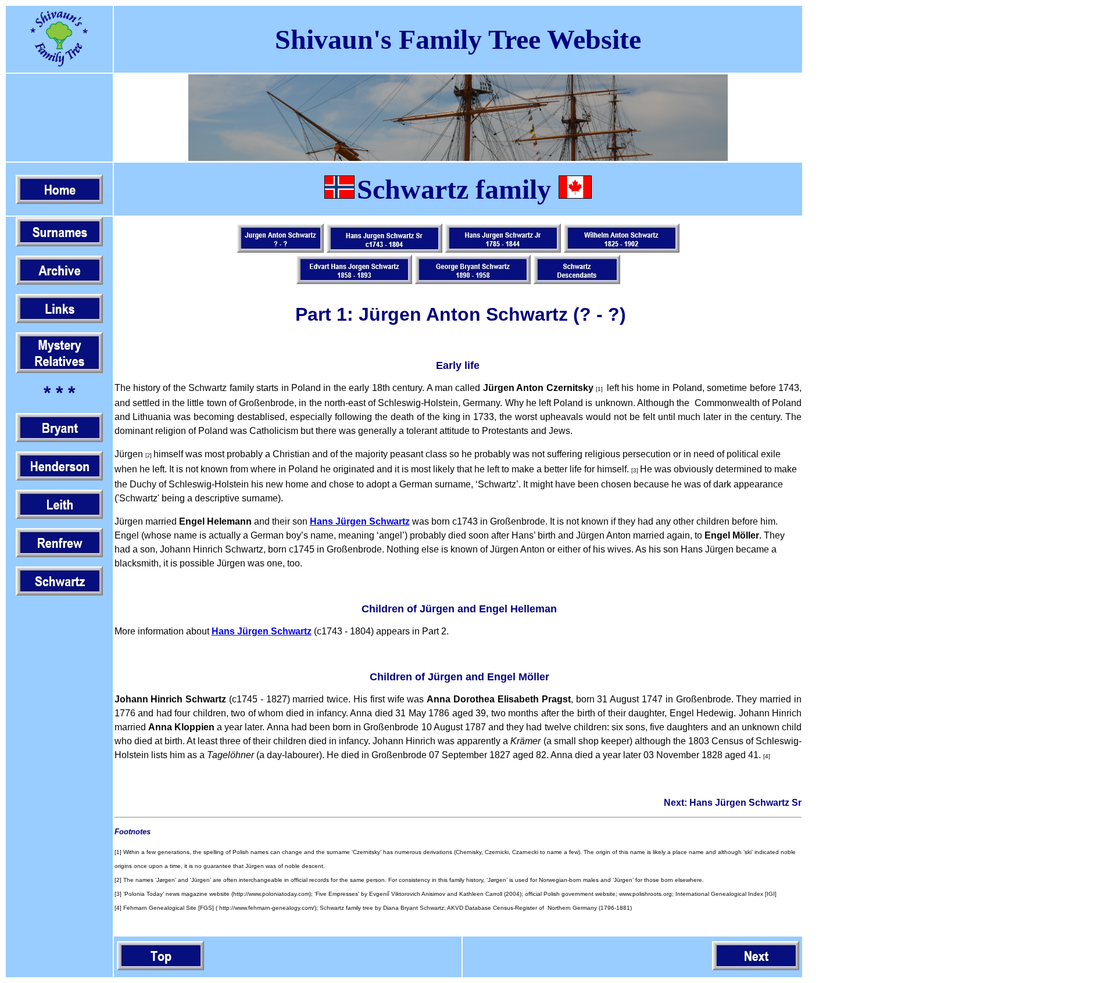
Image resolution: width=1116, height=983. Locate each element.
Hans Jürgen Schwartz (262, 631)
